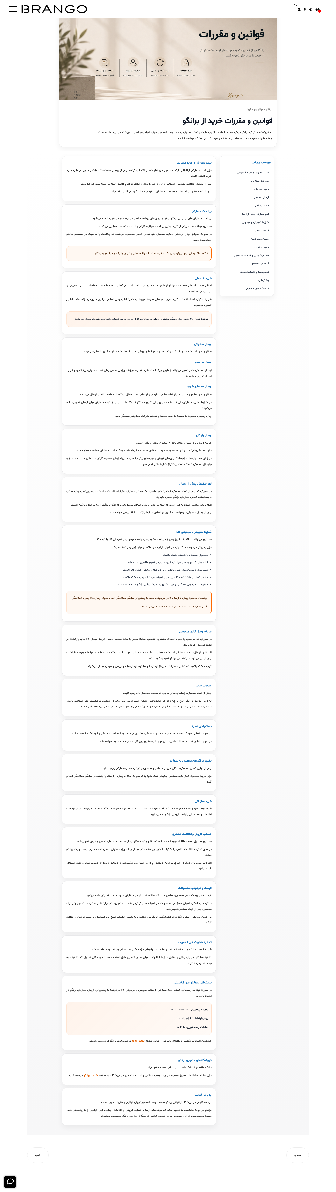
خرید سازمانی (261, 247)
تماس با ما (138, 1041)
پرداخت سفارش (260, 181)
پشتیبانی (263, 280)
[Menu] (13, 9)
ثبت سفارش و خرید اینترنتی (253, 173)
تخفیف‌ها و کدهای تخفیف (254, 272)
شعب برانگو (91, 1076)
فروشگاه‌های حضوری (257, 289)
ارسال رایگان (262, 206)
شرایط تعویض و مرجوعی (255, 222)
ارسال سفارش (261, 197)
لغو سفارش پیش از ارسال (255, 214)
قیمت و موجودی (260, 264)
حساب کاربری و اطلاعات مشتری (251, 255)
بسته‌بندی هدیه (260, 239)
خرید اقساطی (261, 189)
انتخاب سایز (262, 231)
